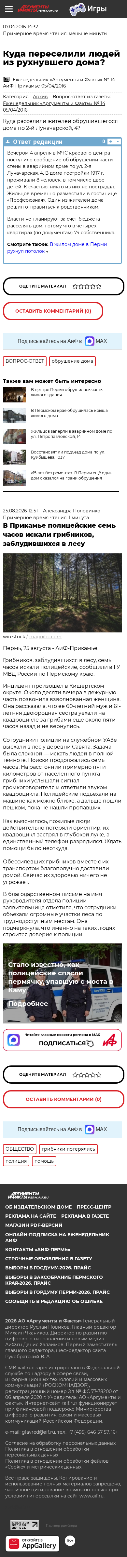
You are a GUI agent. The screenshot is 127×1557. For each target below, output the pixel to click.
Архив (40, 97)
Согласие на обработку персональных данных (60, 1443)
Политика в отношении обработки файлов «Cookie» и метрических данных (57, 1464)
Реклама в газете (85, 1216)
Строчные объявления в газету (48, 1259)
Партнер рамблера (61, 1525)
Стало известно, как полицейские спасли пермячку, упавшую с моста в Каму (60, 977)
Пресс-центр (94, 1207)
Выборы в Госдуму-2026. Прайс (48, 1268)
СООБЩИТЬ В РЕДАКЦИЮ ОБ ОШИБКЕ (54, 1301)
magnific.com (45, 637)
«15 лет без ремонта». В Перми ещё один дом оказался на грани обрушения (71, 475)
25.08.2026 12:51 (20, 511)
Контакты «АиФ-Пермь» (37, 1249)
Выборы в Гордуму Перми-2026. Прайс (57, 1292)
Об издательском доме (38, 1207)
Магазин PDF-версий (34, 1225)
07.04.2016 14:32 (20, 27)
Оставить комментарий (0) (53, 311)
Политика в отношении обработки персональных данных (47, 1452)
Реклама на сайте (30, 1216)
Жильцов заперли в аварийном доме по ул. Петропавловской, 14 (71, 434)
